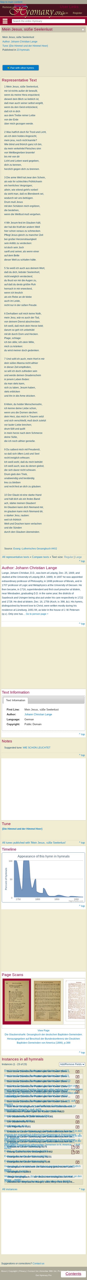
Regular (68, 556)
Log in (64, 13)
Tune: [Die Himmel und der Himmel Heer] (25, 45)
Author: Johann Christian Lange (19, 41)
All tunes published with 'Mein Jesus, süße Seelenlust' (34, 842)
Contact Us (33, 1271)
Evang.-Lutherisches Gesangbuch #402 (35, 548)
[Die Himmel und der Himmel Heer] (22, 828)
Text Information (15, 700)
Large (78, 556)
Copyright (12, 1271)
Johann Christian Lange (38, 714)
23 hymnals (23, 49)
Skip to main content (11, 2)
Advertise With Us (48, 1271)
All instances (9, 1189)
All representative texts (15, 556)
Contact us (38, 1263)
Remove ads (9, 7)
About (4, 1271)
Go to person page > (37, 614)
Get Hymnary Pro (44, 1275)
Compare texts (40, 556)
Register (77, 13)
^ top (82, 561)
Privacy (22, 1271)
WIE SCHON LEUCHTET (36, 747)
